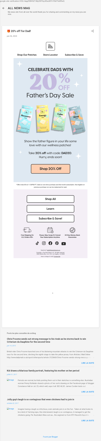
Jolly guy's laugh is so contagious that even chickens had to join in (40, 399)
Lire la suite (87, 363)
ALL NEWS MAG (19, 8)
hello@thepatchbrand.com (53, 250)
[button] (92, 31)
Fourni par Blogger (50, 437)
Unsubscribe (57, 256)
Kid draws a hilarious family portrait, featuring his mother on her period (43, 370)
